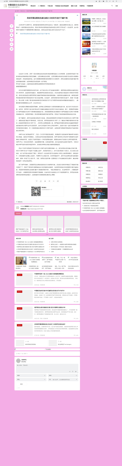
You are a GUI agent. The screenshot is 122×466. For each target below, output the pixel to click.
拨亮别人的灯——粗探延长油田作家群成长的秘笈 (63, 244)
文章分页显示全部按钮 (56, 242)
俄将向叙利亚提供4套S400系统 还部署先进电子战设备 (38, 231)
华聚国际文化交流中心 (18, 5)
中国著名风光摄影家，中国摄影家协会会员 (62, 249)
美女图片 (88, 181)
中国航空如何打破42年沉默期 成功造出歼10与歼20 (30, 244)
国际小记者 (74, 6)
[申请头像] (76, 360)
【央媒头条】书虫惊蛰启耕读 (90, 205)
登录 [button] (6, 1)
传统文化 (22, 11)
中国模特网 (90, 6)
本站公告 (100, 177)
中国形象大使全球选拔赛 (62, 6)
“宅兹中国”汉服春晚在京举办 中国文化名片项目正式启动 (99, 200)
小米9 (52, 251)
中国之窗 (50, 6)
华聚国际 (26, 206)
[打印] (51, 21)
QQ (50, 379)
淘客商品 (88, 177)
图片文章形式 (95, 129)
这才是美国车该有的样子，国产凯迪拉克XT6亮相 (34, 268)
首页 (17, 11)
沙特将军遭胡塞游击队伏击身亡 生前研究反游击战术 (72, 231)
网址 (18, 379)
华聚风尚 (88, 174)
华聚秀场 (82, 6)
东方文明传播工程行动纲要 (99, 26)
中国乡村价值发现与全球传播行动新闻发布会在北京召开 (99, 36)
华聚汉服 (88, 171)
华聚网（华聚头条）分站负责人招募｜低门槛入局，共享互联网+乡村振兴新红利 (99, 21)
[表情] (72, 371)
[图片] (75, 371)
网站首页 (33, 6)
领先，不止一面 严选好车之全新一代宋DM (47, 268)
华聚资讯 (88, 167)
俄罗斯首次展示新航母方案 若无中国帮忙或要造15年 (55, 231)
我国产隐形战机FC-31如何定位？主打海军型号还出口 (22, 231)
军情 (41, 318)
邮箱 (50, 375)
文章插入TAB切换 (96, 121)
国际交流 (100, 171)
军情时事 (42, 285)
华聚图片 (100, 174)
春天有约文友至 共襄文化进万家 (91, 203)
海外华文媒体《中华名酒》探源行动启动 (61, 246)
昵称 (18, 375)
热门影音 (100, 181)
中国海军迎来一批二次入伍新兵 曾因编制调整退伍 (30, 242)
